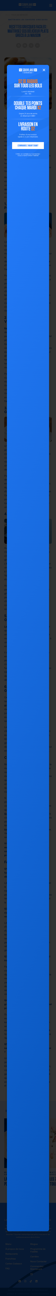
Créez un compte (22, 154)
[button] (44, 70)
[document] (28, 648)
